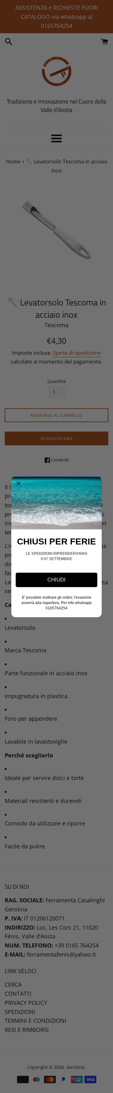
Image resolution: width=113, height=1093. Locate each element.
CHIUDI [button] (56, 580)
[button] (18, 483)
